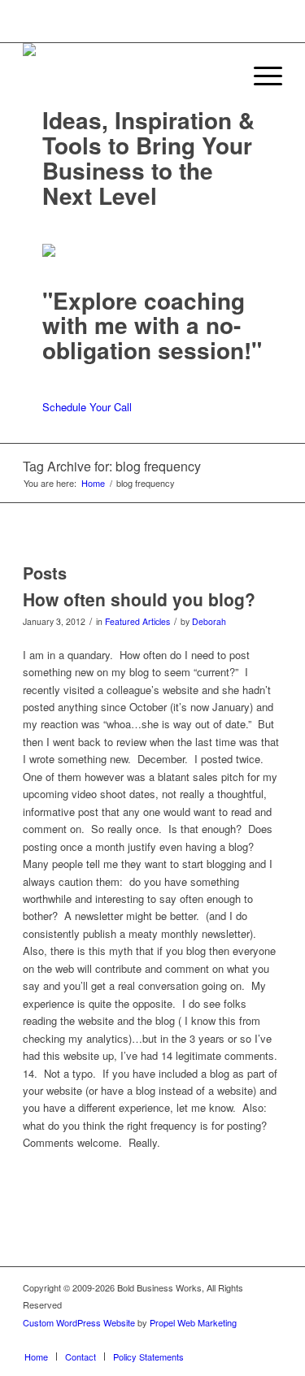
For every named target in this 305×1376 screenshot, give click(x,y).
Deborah (209, 621)
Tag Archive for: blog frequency (112, 466)
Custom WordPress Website (79, 1322)
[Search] (221, 75)
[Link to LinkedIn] (221, 1339)
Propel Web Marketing (193, 1322)
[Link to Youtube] (245, 1339)
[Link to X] (197, 1339)
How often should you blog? (139, 599)
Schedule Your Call (87, 407)
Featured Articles (137, 621)
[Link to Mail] (270, 1339)
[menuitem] (221, 75)
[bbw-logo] (126, 75)
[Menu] (259, 75)
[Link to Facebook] (172, 1339)
